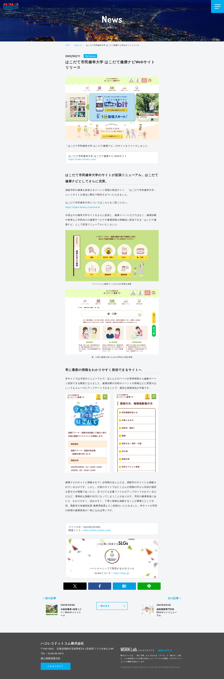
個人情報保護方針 (50, 658)
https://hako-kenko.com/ (82, 159)
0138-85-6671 (56, 653)
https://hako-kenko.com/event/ (82, 207)
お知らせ (78, 45)
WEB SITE (164, 650)
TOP (67, 45)
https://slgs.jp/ (121, 573)
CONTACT (56, 666)
